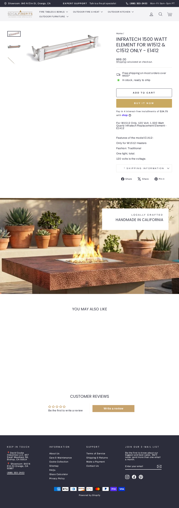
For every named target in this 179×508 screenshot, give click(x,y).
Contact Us (92, 466)
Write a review (113, 408)
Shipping (121, 62)
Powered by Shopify (89, 495)
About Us (54, 453)
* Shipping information (144, 168)
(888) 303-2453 (15, 473)
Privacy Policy (57, 478)
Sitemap (54, 466)
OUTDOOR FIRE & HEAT (86, 12)
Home (119, 33)
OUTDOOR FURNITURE (52, 16)
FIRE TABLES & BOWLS (52, 12)
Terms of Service (95, 453)
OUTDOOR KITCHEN (119, 12)
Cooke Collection (58, 462)
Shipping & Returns (97, 458)
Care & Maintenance (60, 458)
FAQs (52, 470)
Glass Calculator (58, 474)
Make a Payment (95, 462)
